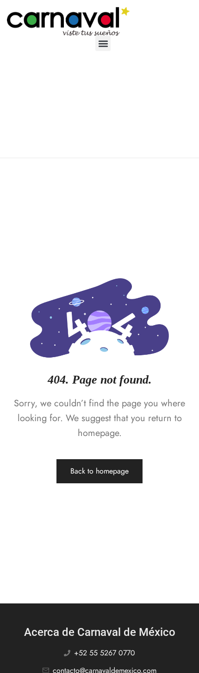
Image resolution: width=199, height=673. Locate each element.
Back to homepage (99, 471)
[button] (103, 43)
